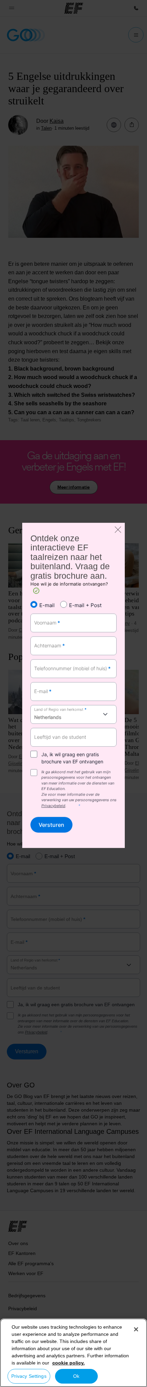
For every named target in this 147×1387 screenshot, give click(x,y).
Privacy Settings (28, 1376)
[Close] (136, 1329)
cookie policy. (68, 1363)
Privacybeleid (53, 805)
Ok (76, 1376)
